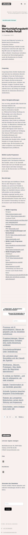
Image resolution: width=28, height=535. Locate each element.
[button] (21, 4)
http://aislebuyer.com (12, 256)
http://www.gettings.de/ (18, 224)
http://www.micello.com (18, 235)
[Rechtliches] (3, 461)
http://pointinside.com (12, 239)
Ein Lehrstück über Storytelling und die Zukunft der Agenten (13, 358)
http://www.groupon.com (13, 214)
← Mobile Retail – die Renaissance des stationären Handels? (12, 309)
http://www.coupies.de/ (18, 216)
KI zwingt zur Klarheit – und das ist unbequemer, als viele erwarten (14, 378)
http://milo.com (13, 228)
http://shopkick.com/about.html (15, 245)
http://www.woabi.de (16, 258)
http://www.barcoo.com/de (14, 262)
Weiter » (21, 417)
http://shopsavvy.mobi (12, 266)
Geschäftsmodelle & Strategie (9, 20)
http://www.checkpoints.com (14, 249)
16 (16, 417)
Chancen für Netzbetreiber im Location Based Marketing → (16, 314)
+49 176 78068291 (7, 528)
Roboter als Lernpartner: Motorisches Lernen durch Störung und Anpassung (13, 400)
